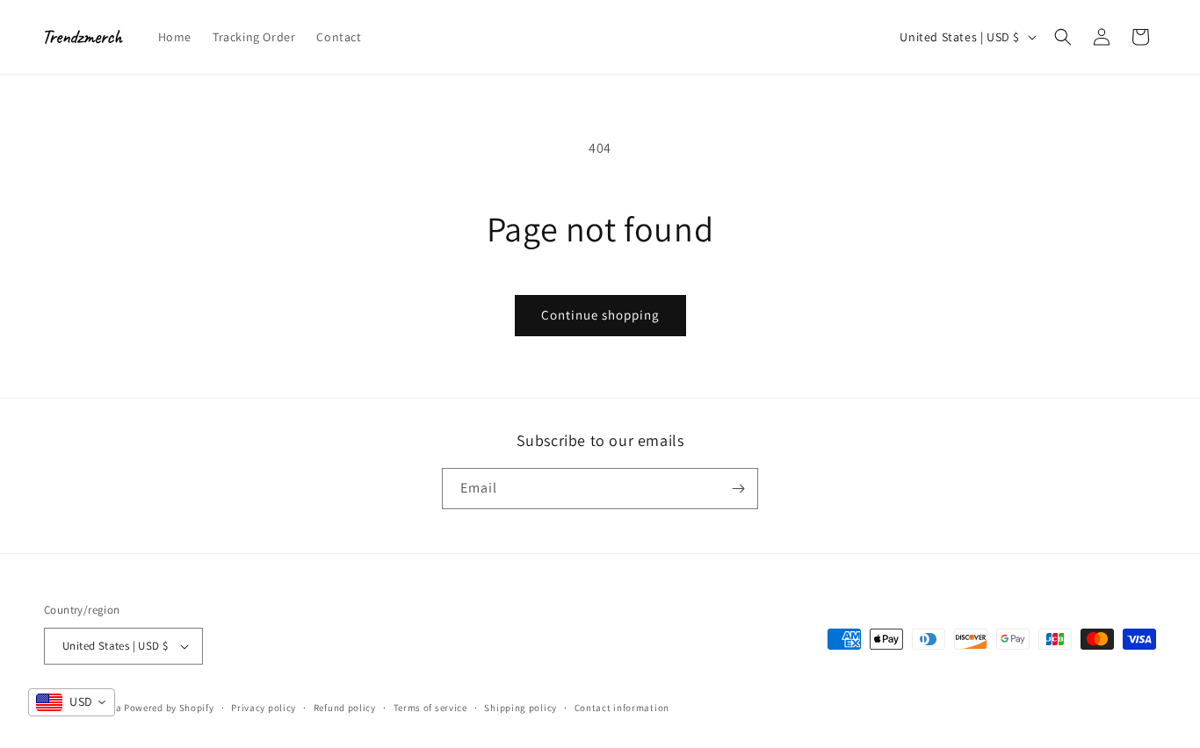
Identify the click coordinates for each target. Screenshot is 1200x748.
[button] (1063, 37)
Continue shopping (600, 314)
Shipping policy (520, 707)
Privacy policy (263, 707)
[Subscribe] (738, 488)
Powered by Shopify (169, 707)
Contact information (622, 707)
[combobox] (71, 702)
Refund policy (345, 707)
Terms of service (430, 707)
